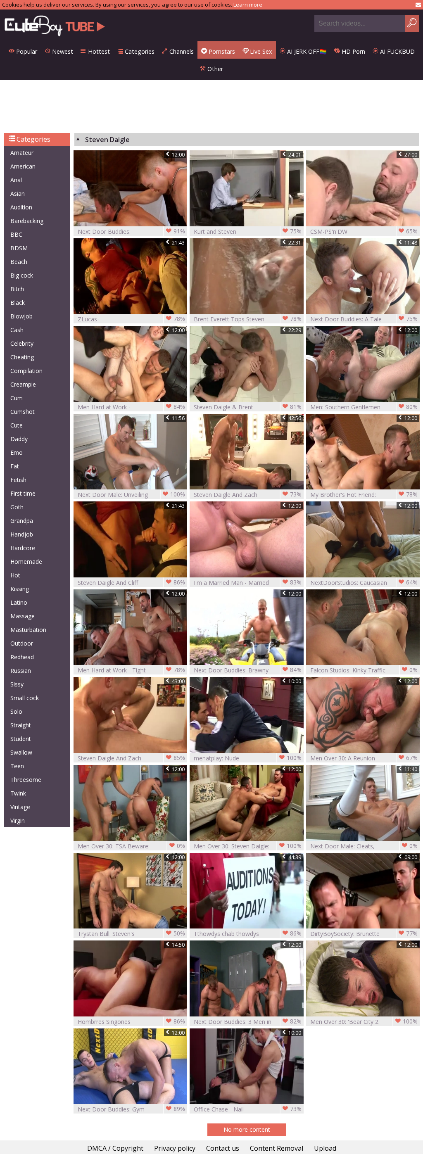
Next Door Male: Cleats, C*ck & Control (364, 846)
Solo (16, 711)
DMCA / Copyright (115, 1148)
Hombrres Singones (131, 1021)
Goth (17, 507)
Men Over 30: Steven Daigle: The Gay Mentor (247, 846)
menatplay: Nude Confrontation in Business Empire (247, 758)
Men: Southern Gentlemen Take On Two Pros (364, 407)
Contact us (222, 1148)
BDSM (19, 248)
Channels (181, 51)
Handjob (21, 534)
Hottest (98, 51)
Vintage (20, 807)
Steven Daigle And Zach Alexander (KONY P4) (247, 494)
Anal (16, 180)
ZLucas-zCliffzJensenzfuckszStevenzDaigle (131, 319)
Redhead (22, 657)
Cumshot (22, 412)
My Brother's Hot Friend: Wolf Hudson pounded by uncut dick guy (364, 494)
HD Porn (352, 51)
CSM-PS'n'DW (364, 231)
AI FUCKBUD (396, 51)
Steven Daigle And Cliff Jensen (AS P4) (131, 582)
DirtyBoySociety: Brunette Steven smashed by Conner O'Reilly (364, 933)
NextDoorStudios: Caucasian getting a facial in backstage (364, 582)
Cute (16, 425)
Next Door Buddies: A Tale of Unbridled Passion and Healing (364, 319)
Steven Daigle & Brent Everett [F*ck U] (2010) (247, 407)
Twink (18, 793)
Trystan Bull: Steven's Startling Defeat (131, 933)
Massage (22, 616)
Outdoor (21, 643)
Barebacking (26, 221)
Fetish (18, 480)
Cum (16, 398)
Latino (18, 602)
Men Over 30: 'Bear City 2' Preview (364, 1021)
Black (17, 302)
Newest (61, 51)
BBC (16, 234)
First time (23, 493)
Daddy (19, 439)
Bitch (17, 289)
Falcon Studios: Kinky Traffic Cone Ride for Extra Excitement (364, 670)
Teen (17, 766)
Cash (17, 330)
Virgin (17, 820)
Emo (16, 452)
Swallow (21, 752)
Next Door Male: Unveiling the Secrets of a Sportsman (131, 494)
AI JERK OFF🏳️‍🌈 (306, 51)
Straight (20, 725)
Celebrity (21, 343)
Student (20, 739)
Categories (138, 51)
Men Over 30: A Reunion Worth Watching (364, 758)
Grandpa (21, 521)
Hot (15, 575)
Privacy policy (174, 1148)
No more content (246, 1129)
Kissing (19, 589)
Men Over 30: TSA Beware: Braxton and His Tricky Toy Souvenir (131, 846)
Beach (18, 262)
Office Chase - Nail (247, 1109)
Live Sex (260, 51)
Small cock (24, 698)
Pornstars (221, 51)
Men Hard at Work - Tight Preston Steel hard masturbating (131, 670)
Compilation (26, 371)
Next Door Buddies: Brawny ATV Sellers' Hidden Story (247, 670)
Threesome (25, 780)
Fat (14, 466)
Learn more (247, 4)
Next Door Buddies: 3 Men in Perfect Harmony (247, 1021)
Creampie (23, 384)
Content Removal (276, 1148)
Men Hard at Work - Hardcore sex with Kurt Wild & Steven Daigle (131, 407)
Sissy (17, 684)
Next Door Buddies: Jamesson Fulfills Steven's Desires (131, 231)
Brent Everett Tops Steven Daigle (247, 319)
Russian (20, 670)
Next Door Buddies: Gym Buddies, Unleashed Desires (131, 1109)
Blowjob (21, 316)
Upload (325, 1148)
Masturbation (28, 630)
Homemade (26, 561)
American (23, 166)
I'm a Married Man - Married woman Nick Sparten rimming (247, 582)
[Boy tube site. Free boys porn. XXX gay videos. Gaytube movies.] (54, 25)
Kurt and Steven (247, 231)
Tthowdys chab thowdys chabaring (247, 933)
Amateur (21, 153)
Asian (17, 193)
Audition (21, 207)
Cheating (22, 357)
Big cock (21, 275)
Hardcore (22, 548)
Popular (25, 51)
